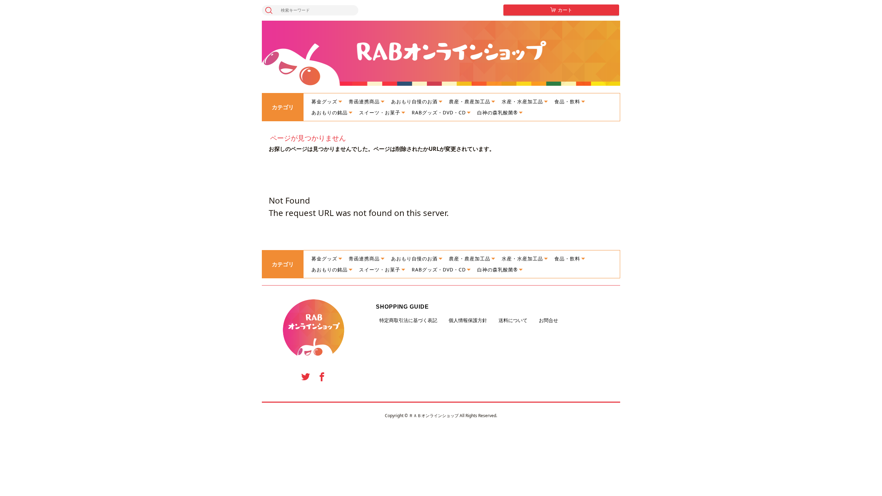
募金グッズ (324, 101)
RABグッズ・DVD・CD (439, 112)
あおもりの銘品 (329, 112)
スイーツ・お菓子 (379, 112)
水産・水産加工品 (522, 101)
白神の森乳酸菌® (497, 112)
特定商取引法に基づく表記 (408, 320)
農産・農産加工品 (469, 101)
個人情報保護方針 (468, 320)
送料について (513, 320)
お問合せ (548, 320)
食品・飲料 (567, 101)
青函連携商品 (364, 101)
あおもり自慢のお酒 (414, 101)
